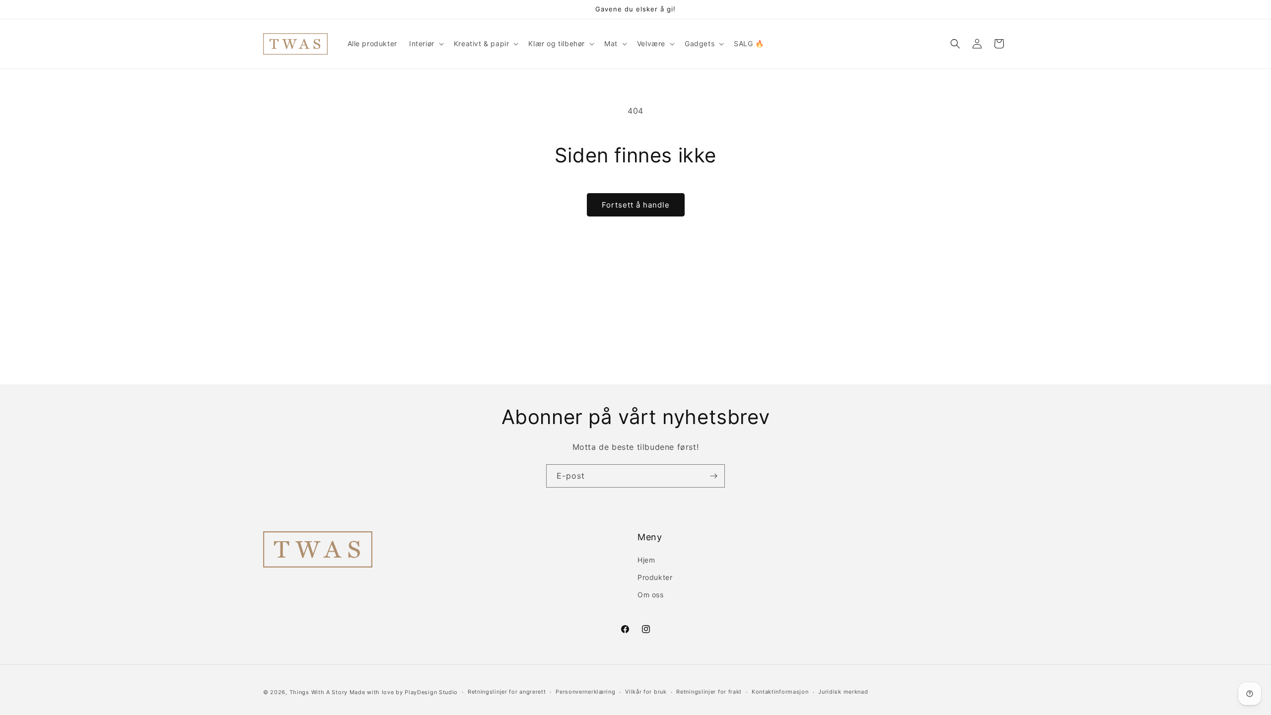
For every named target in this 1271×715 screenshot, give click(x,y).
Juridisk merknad (843, 691)
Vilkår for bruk (646, 691)
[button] (425, 43)
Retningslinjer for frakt (709, 691)
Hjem (646, 560)
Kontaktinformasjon (780, 691)
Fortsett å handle (636, 205)
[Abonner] (713, 476)
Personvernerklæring (585, 691)
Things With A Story (318, 692)
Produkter (654, 577)
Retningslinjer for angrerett (507, 691)
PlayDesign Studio (431, 692)
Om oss (650, 594)
